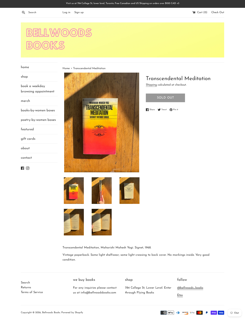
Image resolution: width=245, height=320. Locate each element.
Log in (66, 12)
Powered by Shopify (72, 312)
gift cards (28, 139)
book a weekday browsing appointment (37, 89)
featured (27, 129)
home (25, 67)
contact (26, 158)
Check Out (217, 12)
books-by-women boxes (38, 110)
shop (24, 76)
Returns (26, 287)
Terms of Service (32, 292)
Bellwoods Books (51, 312)
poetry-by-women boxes (38, 120)
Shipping (151, 84)
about (25, 148)
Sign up (79, 12)
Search (25, 282)
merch (25, 101)
